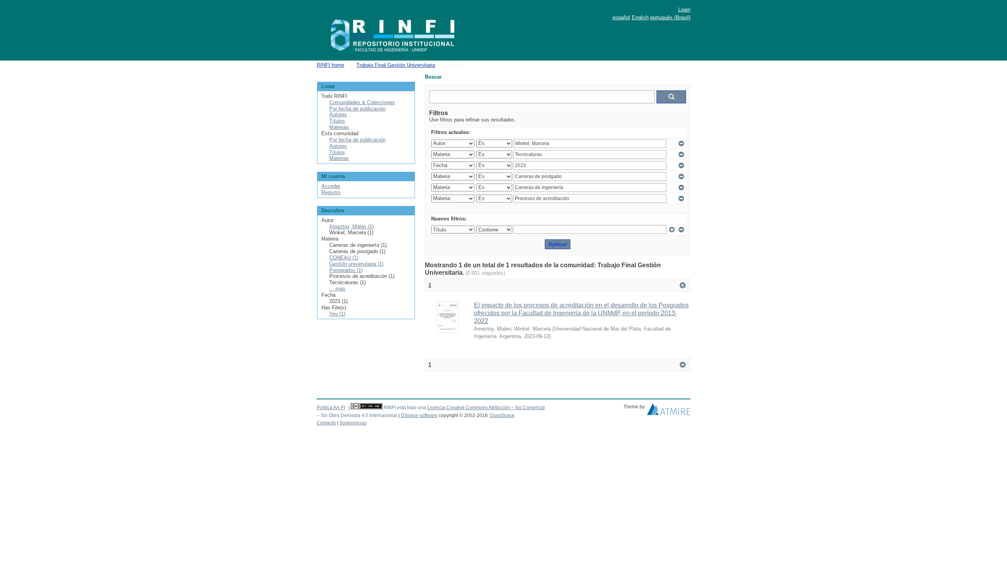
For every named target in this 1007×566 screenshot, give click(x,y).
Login (684, 10)
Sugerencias (353, 423)
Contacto (326, 423)
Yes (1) (337, 314)
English (640, 17)
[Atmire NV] (668, 411)
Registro (330, 192)
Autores (338, 115)
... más (337, 289)
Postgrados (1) (346, 270)
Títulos (337, 121)
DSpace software (419, 415)
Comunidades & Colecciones (362, 102)
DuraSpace (502, 415)
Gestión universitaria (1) (356, 264)
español (621, 17)
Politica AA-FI (331, 407)
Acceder (330, 186)
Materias (339, 127)
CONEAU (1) (343, 258)
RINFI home (330, 65)
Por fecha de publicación (357, 109)
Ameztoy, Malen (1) (351, 227)
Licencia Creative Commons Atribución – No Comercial (486, 407)
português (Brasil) (670, 17)
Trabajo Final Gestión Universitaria (395, 65)
